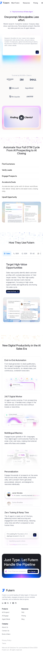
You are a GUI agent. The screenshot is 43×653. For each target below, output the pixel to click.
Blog (23, 619)
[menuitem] (15, 3)
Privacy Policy (6, 640)
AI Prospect (5, 612)
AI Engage (5, 616)
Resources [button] (26, 3)
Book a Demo (6, 634)
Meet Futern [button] (15, 3)
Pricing (35, 3)
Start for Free (11, 291)
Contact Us (5, 631)
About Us (5, 627)
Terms (4, 643)
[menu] (20, 2)
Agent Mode (6, 619)
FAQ (23, 612)
